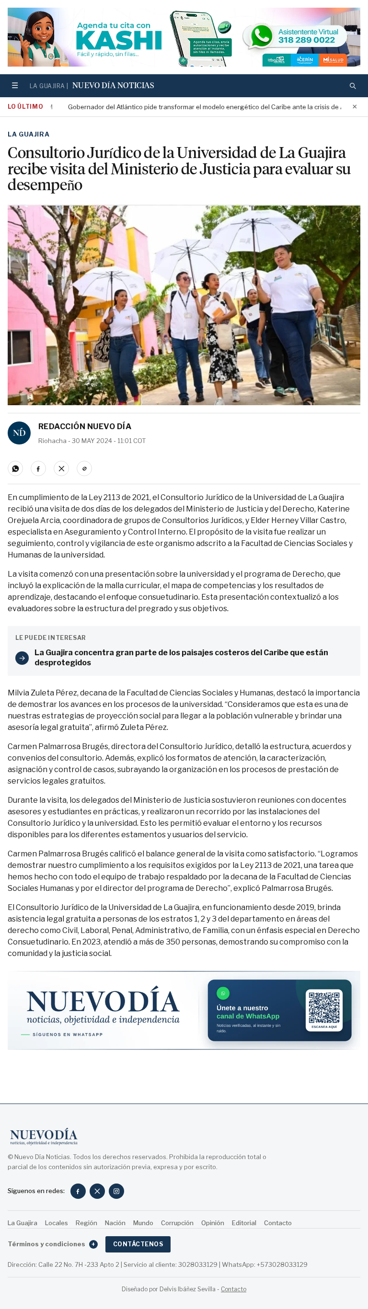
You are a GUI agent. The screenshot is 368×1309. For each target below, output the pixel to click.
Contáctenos (138, 1244)
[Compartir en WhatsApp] (15, 468)
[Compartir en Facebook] (38, 468)
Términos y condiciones (51, 1244)
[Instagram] (116, 1191)
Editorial (244, 1223)
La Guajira (29, 134)
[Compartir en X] (61, 468)
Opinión (212, 1223)
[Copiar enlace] (84, 468)
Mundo (143, 1223)
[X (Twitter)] (97, 1191)
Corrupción (177, 1223)
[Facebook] (78, 1191)
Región (86, 1223)
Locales (56, 1223)
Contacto (278, 1223)
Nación (115, 1223)
